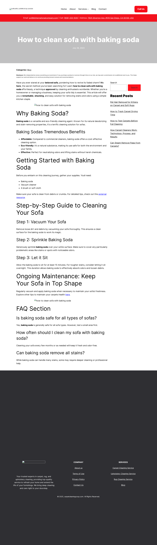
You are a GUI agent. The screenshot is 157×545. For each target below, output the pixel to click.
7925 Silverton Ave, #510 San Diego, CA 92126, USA (111, 18)
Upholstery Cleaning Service (123, 474)
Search (113, 82)
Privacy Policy (78, 479)
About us (78, 468)
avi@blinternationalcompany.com (43, 18)
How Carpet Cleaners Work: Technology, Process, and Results (123, 133)
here (67, 294)
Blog (29, 70)
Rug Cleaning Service (123, 479)
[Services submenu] (88, 9)
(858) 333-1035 (71, 18)
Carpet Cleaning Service (123, 468)
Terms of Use (78, 474)
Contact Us (78, 485)
